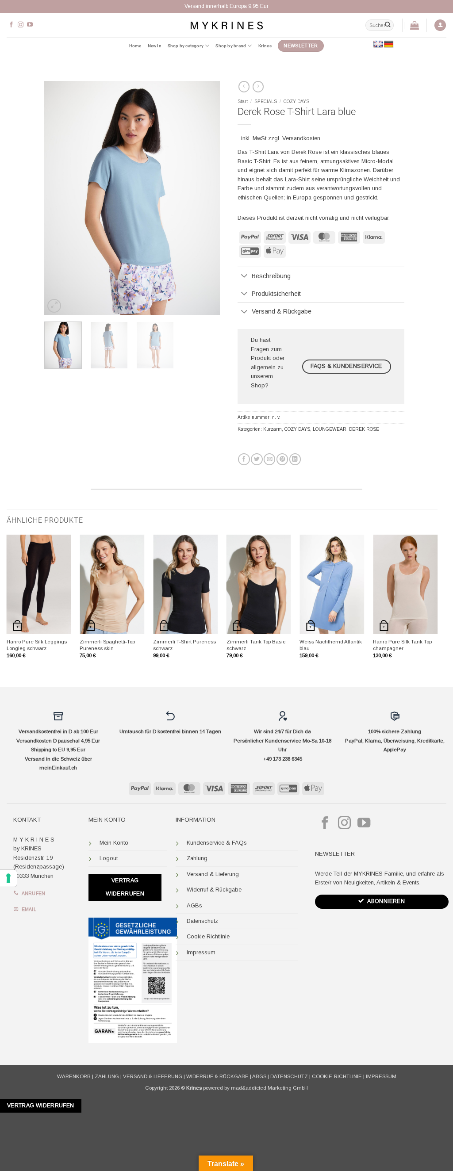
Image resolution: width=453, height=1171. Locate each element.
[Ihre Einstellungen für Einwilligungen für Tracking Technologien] (8, 878)
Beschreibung (271, 275)
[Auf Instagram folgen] (20, 25)
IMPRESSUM (381, 1076)
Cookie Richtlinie (208, 936)
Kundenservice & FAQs (217, 842)
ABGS (259, 1076)
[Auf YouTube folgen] (30, 25)
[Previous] (59, 198)
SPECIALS (265, 101)
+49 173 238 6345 (282, 759)
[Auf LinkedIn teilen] (295, 459)
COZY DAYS (296, 101)
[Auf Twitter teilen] (256, 459)
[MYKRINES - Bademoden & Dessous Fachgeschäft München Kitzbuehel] (226, 25)
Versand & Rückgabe (281, 311)
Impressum (201, 952)
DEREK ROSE (364, 429)
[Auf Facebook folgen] (11, 25)
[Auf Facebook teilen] (244, 459)
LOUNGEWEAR (329, 429)
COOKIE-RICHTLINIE (337, 1076)
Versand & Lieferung (213, 874)
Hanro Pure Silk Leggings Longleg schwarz (37, 645)
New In (154, 46)
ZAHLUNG (107, 1076)
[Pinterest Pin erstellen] (282, 459)
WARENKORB (74, 1076)
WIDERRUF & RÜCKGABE (217, 1076)
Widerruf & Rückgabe (214, 889)
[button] (440, 25)
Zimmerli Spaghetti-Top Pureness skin (107, 645)
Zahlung (197, 858)
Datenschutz (202, 921)
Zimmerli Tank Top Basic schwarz (255, 645)
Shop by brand (230, 46)
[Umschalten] (244, 276)
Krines (265, 46)
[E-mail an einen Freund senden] (269, 459)
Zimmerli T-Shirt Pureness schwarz (184, 645)
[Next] (205, 198)
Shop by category (185, 46)
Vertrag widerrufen (125, 887)
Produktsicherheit (276, 293)
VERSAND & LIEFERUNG (152, 1076)
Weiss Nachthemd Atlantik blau (330, 645)
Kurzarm (272, 429)
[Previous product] (258, 86)
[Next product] (244, 86)
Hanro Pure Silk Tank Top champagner (402, 645)
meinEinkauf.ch (58, 767)
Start (243, 101)
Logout (109, 858)
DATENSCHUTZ (289, 1076)
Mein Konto (114, 842)
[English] (378, 44)
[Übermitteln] (387, 25)
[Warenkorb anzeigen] (414, 25)
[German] (389, 44)
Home (135, 46)
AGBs (194, 905)
